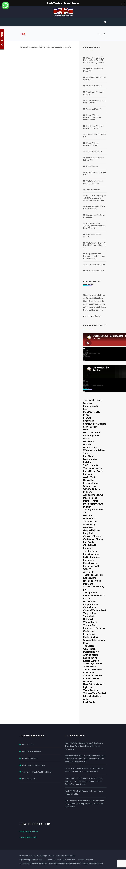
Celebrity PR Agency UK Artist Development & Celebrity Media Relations (94, 197)
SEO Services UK (93, 189)
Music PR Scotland (94, 86)
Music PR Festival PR (95, 271)
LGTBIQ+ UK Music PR (95, 264)
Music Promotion (28, 745)
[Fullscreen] (84, 360)
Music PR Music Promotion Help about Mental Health (92, 117)
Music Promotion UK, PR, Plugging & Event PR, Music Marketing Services (93, 60)
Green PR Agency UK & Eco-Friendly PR (94, 207)
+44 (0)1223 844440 (28, 837)
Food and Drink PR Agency (92, 235)
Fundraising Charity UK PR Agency (94, 216)
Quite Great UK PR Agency (31, 752)
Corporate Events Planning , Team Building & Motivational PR (94, 256)
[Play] (84, 348)
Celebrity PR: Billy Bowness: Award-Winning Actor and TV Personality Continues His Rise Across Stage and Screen (84, 781)
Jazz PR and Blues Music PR (94, 135)
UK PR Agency (92, 166)
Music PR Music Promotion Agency (91, 144)
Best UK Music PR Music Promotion (94, 78)
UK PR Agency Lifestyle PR (94, 173)
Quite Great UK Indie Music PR (93, 70)
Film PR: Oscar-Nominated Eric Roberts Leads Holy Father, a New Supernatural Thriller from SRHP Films (84, 803)
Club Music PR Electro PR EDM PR (93, 93)
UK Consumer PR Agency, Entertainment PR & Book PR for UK (94, 225)
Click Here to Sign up (92, 316)
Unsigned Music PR (94, 109)
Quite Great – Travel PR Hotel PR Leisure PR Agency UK (94, 245)
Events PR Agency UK (30, 758)
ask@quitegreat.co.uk (28, 831)
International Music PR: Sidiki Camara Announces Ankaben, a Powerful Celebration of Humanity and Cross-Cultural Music (85, 758)
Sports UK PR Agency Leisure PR (93, 158)
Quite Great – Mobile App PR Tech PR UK (93, 182)
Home (100, 34)
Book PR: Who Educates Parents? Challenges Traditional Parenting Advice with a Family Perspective (84, 746)
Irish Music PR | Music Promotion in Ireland (93, 127)
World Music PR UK (94, 151)
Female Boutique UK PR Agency (33, 765)
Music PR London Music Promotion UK (94, 101)
